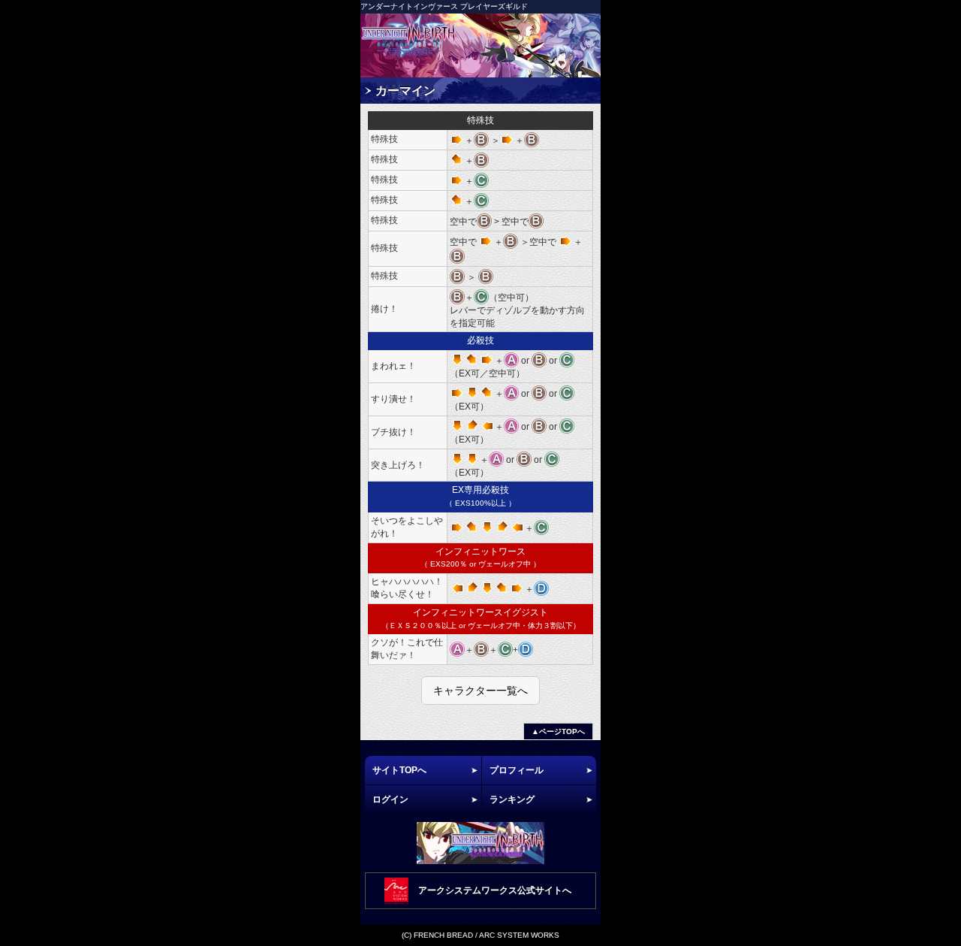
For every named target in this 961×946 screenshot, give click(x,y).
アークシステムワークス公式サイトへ (494, 890)
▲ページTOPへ (558, 731)
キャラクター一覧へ (480, 691)
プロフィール (517, 770)
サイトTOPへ (399, 770)
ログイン (390, 799)
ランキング (512, 799)
